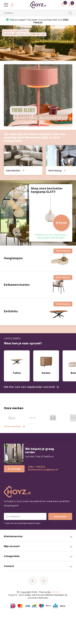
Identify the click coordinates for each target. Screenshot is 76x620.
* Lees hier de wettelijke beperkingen (22, 523)
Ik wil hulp (14, 468)
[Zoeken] (70, 13)
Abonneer (60, 516)
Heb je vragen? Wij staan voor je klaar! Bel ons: (39, 21)
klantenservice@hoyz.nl (41, 469)
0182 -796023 (36, 466)
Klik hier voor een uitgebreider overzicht (29, 387)
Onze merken (13, 426)
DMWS (55, 592)
